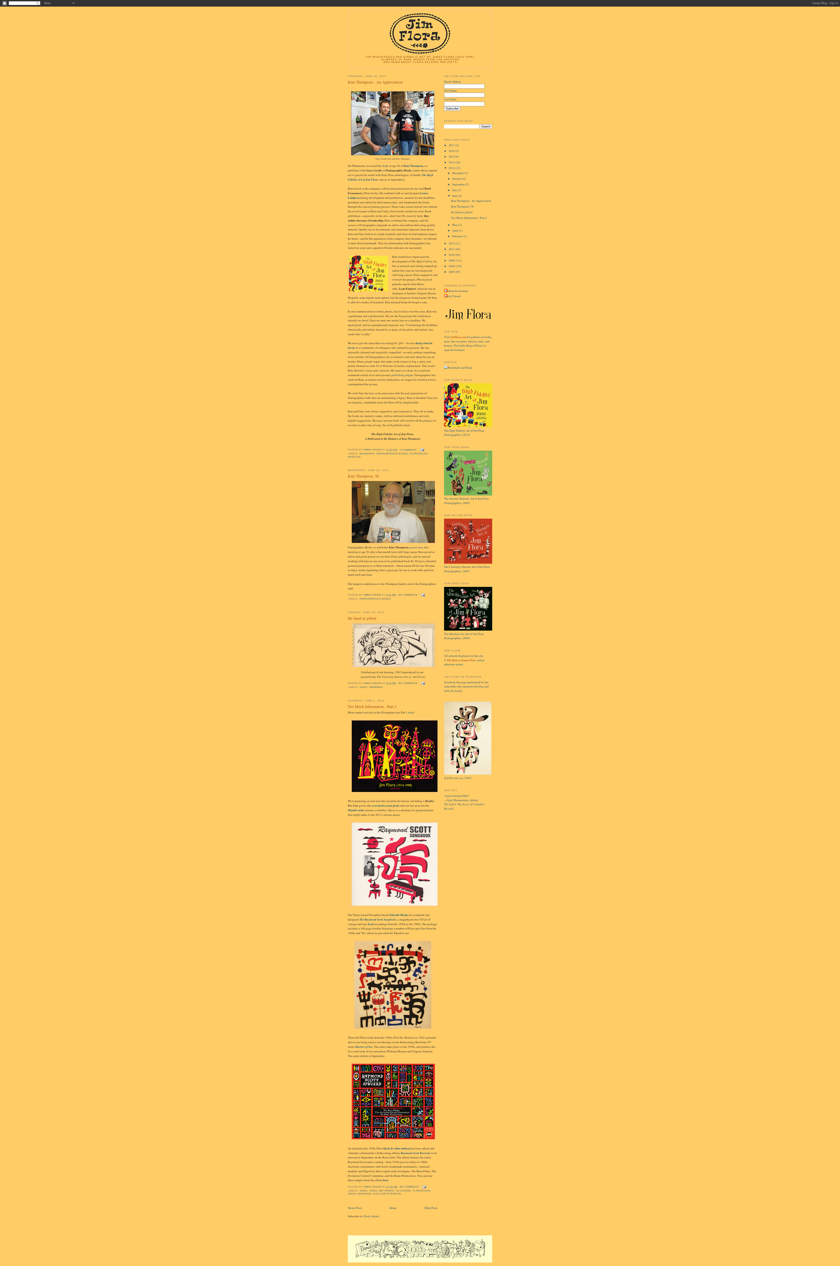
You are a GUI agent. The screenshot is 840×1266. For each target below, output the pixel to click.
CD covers (403, 1190)
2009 (452, 260)
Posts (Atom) (371, 1216)
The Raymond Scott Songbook (377, 919)
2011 (452, 249)
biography (367, 453)
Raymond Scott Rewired (415, 1153)
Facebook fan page (455, 682)
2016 (452, 151)
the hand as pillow (362, 618)
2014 (452, 162)
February (457, 236)
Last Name (450, 99)
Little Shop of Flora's (471, 345)
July (455, 190)
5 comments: (409, 450)
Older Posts (431, 1208)
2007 (452, 272)
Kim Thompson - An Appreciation (375, 82)
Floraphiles (419, 453)
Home (393, 1208)
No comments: (408, 595)
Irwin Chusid (452, 296)
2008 (452, 266)
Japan (352, 1194)
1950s (373, 1190)
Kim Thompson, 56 (363, 476)
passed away (416, 547)
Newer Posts (355, 1208)
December (458, 173)
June (455, 196)
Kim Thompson (413, 166)
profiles (354, 457)
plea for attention (387, 1194)
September (458, 184)
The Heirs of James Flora (461, 660)
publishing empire (402, 375)
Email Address (452, 82)
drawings (376, 687)
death (385, 166)
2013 (452, 168)
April (455, 230)
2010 (452, 255)
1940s (364, 687)
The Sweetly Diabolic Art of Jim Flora (466, 498)
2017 (452, 145)
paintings (364, 1194)
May (455, 225)
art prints (386, 1190)
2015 (452, 157)
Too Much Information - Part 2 (372, 706)
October (457, 179)
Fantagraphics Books (392, 453)
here (410, 712)
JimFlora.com (458, 337)
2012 (452, 243)
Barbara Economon (456, 291)
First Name (450, 90)
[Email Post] (422, 450)
